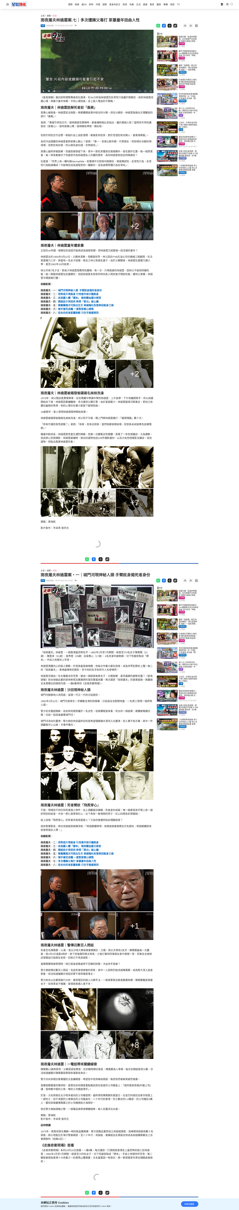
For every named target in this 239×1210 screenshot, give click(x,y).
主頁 (43, 16)
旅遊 (181, 115)
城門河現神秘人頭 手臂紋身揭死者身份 (80, 290)
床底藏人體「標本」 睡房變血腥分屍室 (79, 297)
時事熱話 (182, 72)
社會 (181, 129)
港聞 (49, 16)
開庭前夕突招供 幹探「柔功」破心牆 (78, 301)
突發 (55, 16)
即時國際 (182, 158)
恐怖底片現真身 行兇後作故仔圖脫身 (78, 294)
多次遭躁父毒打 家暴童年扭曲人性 (77, 861)
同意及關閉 (189, 1204)
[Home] (19, 4)
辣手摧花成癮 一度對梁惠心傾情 (76, 309)
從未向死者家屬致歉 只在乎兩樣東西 (78, 312)
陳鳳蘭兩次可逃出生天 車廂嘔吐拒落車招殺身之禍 (86, 305)
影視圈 (181, 44)
